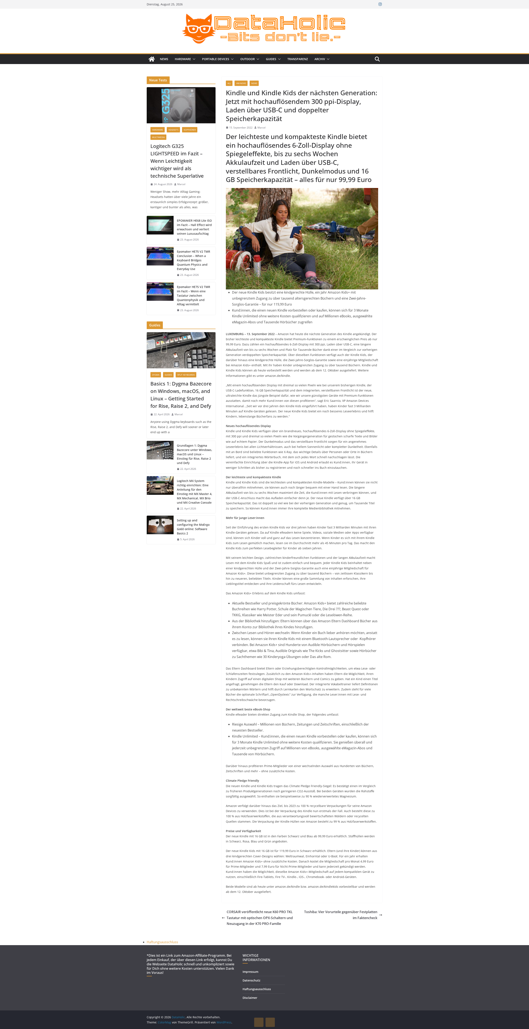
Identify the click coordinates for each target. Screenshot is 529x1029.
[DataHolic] (152, 59)
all (229, 83)
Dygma (155, 374)
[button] (193, 59)
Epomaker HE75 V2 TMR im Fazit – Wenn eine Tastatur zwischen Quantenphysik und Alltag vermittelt (193, 295)
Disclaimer (250, 998)
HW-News (241, 83)
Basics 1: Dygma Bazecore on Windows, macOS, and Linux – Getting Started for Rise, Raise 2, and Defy (181, 394)
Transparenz (297, 59)
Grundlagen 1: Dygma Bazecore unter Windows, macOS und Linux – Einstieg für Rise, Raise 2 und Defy (194, 454)
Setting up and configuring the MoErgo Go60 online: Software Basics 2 (193, 526)
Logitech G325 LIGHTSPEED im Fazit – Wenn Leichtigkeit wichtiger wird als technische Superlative (177, 161)
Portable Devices (215, 59)
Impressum (250, 972)
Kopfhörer (190, 129)
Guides (271, 59)
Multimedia (158, 137)
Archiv (320, 59)
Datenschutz (251, 980)
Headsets (173, 129)
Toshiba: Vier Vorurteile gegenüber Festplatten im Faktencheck (340, 915)
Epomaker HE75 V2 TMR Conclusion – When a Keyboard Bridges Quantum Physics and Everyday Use (193, 260)
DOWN (270, 1022)
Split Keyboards (186, 374)
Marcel (261, 127)
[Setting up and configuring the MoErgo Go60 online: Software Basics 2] (160, 530)
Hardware (183, 59)
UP (258, 1022)
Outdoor (247, 59)
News (164, 59)
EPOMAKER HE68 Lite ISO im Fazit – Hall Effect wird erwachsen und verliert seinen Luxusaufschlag (194, 227)
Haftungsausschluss (162, 942)
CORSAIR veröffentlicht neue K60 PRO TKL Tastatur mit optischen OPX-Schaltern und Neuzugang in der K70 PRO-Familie (260, 918)
